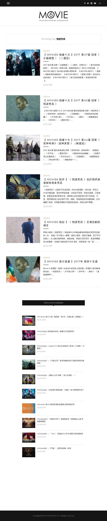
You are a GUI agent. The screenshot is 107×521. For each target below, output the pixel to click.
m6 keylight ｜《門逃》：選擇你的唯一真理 (54, 448)
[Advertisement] (44, 480)
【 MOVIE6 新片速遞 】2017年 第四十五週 (70, 261)
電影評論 (46, 96)
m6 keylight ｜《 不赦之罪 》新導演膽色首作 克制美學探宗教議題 (60, 362)
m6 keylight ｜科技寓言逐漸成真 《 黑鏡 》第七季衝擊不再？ (60, 390)
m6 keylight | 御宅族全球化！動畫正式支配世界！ (56, 331)
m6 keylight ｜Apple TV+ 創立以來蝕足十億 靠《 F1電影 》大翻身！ (60, 347)
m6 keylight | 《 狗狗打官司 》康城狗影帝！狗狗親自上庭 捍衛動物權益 (60, 420)
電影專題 (46, 51)
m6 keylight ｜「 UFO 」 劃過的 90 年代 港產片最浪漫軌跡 (60, 434)
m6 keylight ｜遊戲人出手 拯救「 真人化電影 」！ (56, 375)
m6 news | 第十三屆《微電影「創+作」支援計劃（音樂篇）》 (60, 317)
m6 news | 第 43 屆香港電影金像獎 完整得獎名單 (56, 404)
